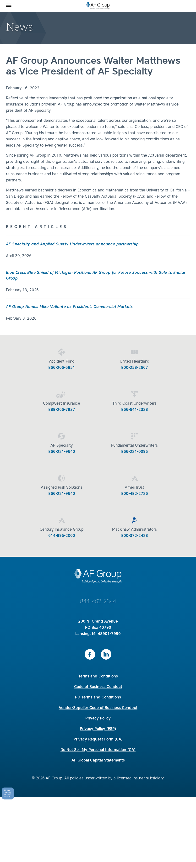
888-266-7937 (61, 410)
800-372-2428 (134, 536)
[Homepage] (98, 6)
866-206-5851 (61, 368)
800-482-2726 (134, 494)
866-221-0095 (134, 452)
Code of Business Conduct (98, 687)
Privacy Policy (98, 718)
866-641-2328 (134, 410)
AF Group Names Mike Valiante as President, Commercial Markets (69, 307)
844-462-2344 (98, 602)
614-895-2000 (61, 536)
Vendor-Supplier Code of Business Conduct (98, 708)
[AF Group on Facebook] (90, 654)
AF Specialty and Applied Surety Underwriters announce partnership (72, 244)
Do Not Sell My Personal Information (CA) (98, 750)
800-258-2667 (134, 368)
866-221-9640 (61, 452)
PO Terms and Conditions (98, 697)
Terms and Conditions (98, 676)
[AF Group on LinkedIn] (106, 654)
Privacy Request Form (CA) (98, 739)
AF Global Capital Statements (98, 760)
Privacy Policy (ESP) (98, 729)
